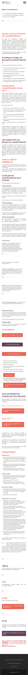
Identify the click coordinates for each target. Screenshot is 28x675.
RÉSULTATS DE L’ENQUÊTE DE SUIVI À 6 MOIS (14, 633)
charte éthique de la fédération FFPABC (13, 385)
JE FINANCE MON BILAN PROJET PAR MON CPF (12, 411)
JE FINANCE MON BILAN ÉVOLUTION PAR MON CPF (12, 424)
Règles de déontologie (14, 354)
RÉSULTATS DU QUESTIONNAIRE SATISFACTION (13, 606)
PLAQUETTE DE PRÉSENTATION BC (12, 335)
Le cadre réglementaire (12, 344)
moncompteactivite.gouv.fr (14, 459)
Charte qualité (8, 375)
